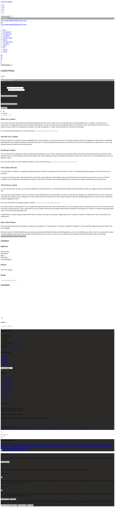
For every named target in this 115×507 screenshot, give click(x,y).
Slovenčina (23, 448)
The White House (8, 389)
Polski (85, 446)
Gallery (5, 393)
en (3, 7)
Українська (61, 446)
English (5, 359)
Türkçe (52, 446)
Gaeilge (55, 444)
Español (5, 361)
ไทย (56, 446)
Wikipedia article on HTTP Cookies (46, 131)
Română (103, 446)
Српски (3, 448)
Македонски (74, 444)
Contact (5, 399)
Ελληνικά (37, 444)
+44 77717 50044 (6, 2)
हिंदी (2, 446)
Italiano (5, 364)
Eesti (42, 444)
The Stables (7, 391)
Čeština (110, 444)
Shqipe (8, 448)
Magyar (5, 446)
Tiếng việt (90, 446)
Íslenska (34, 446)
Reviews (5, 387)
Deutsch (5, 357)
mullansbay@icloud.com (9, 280)
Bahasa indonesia (21, 446)
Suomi (50, 444)
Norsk (39, 446)
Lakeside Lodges (8, 385)
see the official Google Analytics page (47, 203)
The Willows (7, 383)
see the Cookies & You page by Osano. (64, 162)
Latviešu (67, 444)
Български (97, 444)
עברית (29, 446)
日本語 (68, 446)
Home (5, 377)
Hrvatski (11, 446)
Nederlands (45, 446)
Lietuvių (61, 444)
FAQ (4, 395)
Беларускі (104, 444)
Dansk (31, 444)
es (3, 9)
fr (3, 11)
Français (5, 362)
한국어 (73, 446)
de (3, 5)
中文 (28, 448)
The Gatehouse (8, 381)
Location (5, 397)
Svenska (109, 446)
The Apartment (8, 379)
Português (78, 446)
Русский (97, 446)
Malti (91, 444)
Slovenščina (15, 448)
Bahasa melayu (84, 444)
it (1, 63)
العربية (46, 444)
